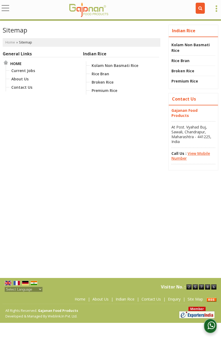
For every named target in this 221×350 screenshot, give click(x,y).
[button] (190, 156)
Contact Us (21, 87)
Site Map (195, 299)
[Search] (200, 8)
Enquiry (174, 299)
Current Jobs (23, 70)
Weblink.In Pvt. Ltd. (62, 316)
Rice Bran (100, 73)
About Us (20, 78)
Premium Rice (104, 90)
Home (10, 42)
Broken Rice (102, 82)
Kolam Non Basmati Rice (115, 65)
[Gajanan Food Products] (89, 10)
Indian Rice (94, 54)
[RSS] (211, 299)
